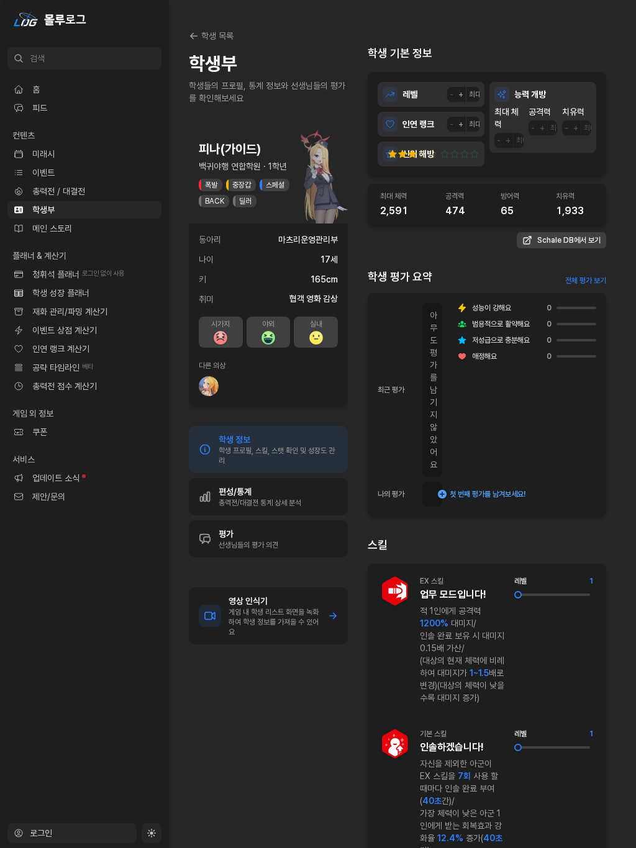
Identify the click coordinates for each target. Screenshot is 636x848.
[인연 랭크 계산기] (84, 349)
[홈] (84, 89)
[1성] (393, 154)
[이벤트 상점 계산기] (84, 330)
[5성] (433, 154)
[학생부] (84, 210)
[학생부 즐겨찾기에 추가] (149, 209)
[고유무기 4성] (474, 154)
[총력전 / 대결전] (84, 191)
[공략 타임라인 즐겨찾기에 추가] (149, 367)
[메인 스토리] (84, 228)
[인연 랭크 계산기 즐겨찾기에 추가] (149, 348)
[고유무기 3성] (465, 154)
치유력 (573, 112)
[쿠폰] (84, 432)
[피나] (209, 386)
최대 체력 (506, 118)
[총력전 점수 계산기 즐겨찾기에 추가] (149, 386)
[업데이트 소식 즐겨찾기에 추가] (149, 478)
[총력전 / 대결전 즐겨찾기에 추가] (149, 191)
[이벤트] (84, 172)
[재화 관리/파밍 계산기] (84, 311)
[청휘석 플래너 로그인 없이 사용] (84, 274)
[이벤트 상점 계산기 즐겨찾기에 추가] (149, 330)
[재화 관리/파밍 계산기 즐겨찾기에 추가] (149, 311)
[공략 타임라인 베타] (84, 367)
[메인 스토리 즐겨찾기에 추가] (149, 228)
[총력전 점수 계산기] (84, 386)
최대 (475, 94)
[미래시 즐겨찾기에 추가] (149, 154)
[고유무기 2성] (455, 154)
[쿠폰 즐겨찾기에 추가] (149, 432)
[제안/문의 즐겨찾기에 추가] (149, 496)
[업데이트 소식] (84, 478)
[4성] (422, 154)
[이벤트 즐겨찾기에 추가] (149, 172)
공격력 (540, 112)
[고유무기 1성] (445, 154)
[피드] (84, 108)
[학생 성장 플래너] (84, 293)
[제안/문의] (84, 496)
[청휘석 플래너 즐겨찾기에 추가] (149, 274)
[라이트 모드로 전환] (151, 833)
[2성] (402, 154)
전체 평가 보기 (585, 280)
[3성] (412, 154)
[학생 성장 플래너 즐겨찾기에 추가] (149, 293)
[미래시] (84, 154)
